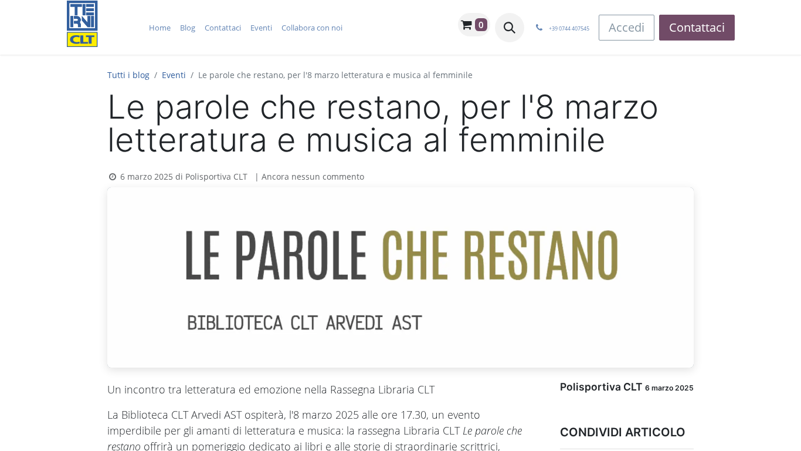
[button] (509, 27)
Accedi (626, 27)
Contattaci (697, 27)
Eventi (174, 74)
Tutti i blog (128, 74)
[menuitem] (159, 27)
